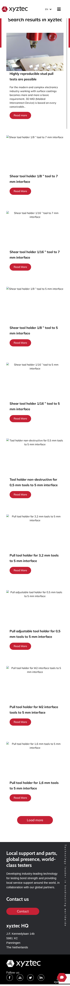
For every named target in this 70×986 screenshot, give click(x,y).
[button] (35, 820)
